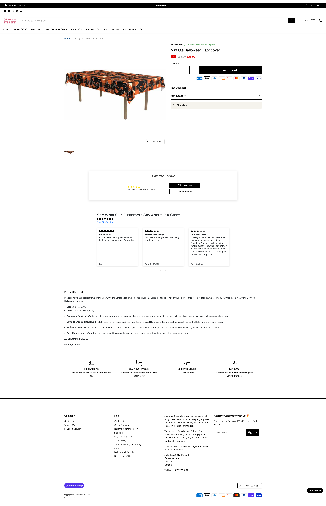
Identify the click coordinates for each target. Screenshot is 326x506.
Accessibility (120, 440)
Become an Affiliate (123, 456)
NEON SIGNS (20, 29)
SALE (142, 29)
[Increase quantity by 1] (193, 70)
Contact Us (119, 421)
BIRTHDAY (36, 29)
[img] (164, 219)
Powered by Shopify (71, 498)
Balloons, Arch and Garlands (63, 29)
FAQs (116, 448)
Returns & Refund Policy (126, 428)
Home (67, 38)
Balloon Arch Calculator (125, 452)
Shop (6, 29)
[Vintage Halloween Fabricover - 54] (69, 153)
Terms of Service (72, 425)
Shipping (118, 432)
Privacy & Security (73, 428)
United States (248, 485)
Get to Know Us (71, 421)
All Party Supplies (96, 29)
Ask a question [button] (184, 191)
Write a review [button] (185, 185)
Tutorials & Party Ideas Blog (127, 444)
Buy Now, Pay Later (123, 436)
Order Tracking (121, 425)
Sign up (252, 432)
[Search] (291, 20)
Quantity (175, 63)
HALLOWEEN (117, 29)
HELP (132, 29)
